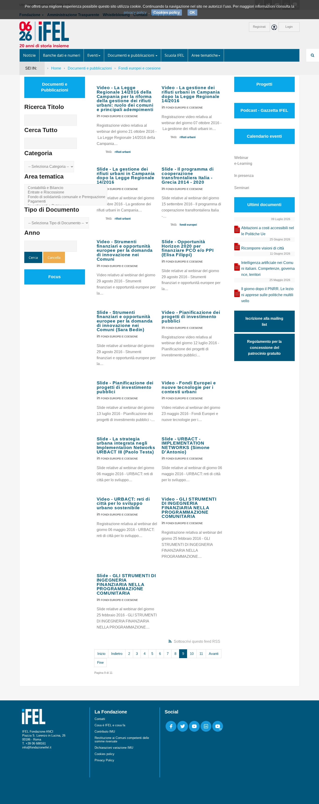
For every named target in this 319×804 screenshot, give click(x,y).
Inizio (101, 654)
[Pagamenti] (66, 201)
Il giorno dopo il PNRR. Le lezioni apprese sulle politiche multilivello (267, 295)
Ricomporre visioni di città (262, 248)
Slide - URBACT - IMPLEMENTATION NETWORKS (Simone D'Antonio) (186, 445)
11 (201, 654)
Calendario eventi (264, 136)
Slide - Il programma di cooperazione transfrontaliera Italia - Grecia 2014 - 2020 (187, 176)
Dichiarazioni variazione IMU (114, 747)
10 (192, 654)
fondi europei (188, 224)
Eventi (92, 55)
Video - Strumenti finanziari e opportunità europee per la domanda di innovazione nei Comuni (125, 250)
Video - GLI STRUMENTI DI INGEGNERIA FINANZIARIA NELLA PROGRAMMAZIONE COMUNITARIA (189, 508)
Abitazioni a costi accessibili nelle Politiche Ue (267, 231)
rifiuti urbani (123, 152)
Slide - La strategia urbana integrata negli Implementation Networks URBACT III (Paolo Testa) (126, 445)
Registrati (259, 26)
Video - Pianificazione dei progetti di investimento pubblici (191, 316)
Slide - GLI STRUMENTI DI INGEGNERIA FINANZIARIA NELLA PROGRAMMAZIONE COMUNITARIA (126, 584)
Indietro (116, 654)
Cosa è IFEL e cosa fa (110, 725)
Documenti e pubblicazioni (131, 55)
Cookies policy (104, 754)
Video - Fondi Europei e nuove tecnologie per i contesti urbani (189, 387)
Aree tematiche (204, 55)
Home (56, 68)
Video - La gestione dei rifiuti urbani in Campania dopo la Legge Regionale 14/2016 (191, 94)
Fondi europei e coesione (119, 116)
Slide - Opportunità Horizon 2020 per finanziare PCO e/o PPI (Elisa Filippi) (188, 248)
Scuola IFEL (174, 55)
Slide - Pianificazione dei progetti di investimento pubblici (125, 387)
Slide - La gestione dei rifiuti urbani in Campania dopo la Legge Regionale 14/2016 (126, 176)
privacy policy (135, 12)
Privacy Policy (104, 760)
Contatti (100, 719)
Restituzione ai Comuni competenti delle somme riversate (122, 739)
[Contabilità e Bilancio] (66, 188)
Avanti (213, 654)
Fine (100, 662)
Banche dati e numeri (61, 55)
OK (192, 12)
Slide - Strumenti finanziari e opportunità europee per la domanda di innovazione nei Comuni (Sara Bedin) (125, 321)
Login (289, 26)
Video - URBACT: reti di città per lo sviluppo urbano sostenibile (123, 503)
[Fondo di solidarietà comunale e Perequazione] (66, 197)
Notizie (29, 55)
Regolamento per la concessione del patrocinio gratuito (264, 348)
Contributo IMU (105, 731)
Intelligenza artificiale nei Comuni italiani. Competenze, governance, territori (268, 269)
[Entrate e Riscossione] (66, 192)
